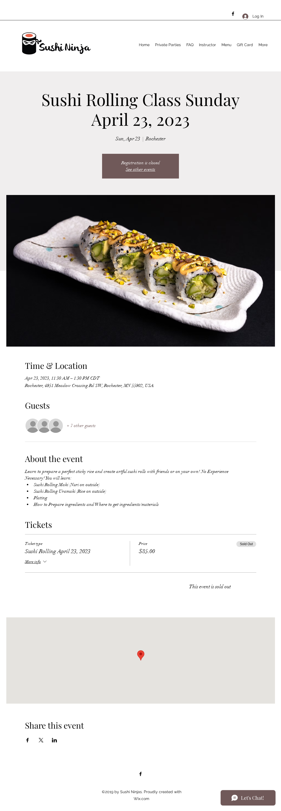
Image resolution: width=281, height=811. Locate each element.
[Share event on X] (41, 740)
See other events (140, 169)
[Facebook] (233, 13)
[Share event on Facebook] (27, 740)
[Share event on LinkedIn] (54, 740)
